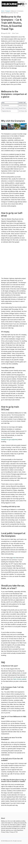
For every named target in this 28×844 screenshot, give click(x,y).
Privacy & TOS (14, 832)
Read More (20, 830)
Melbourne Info (8, 840)
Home (2, 11)
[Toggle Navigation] (26, 4)
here (14, 557)
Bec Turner (16, 33)
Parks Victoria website (19, 679)
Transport (7, 11)
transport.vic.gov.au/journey (9, 439)
